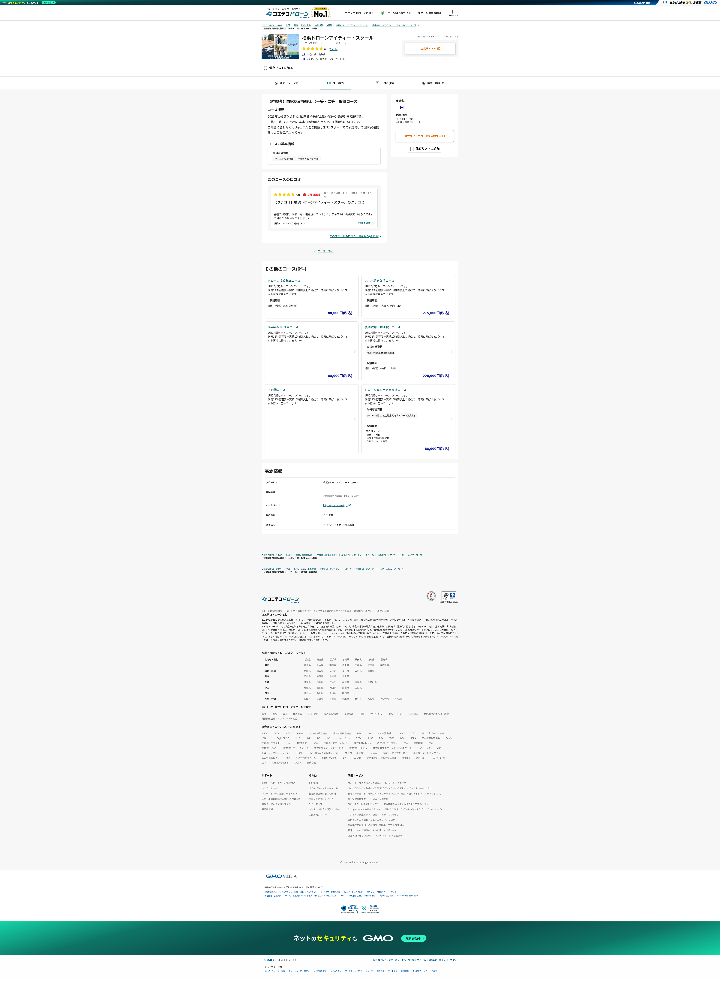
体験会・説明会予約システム (276, 804)
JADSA (297, 762)
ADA (316, 743)
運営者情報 (267, 809)
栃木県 (320, 665)
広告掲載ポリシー (318, 814)
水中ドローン (376, 713)
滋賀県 (307, 681)
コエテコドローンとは (273, 788)
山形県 (371, 659)
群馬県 (332, 665)
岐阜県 (307, 676)
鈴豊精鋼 (418, 743)
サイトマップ (315, 804)
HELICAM (356, 757)
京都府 (320, 681)
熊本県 (345, 698)
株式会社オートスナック (296, 747)
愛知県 (332, 676)
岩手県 (332, 659)
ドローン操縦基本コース (284, 280)
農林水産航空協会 (342, 733)
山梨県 (358, 670)
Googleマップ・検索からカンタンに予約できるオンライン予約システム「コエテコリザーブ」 (395, 809)
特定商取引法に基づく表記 (322, 793)
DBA (381, 738)
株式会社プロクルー (272, 743)
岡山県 (332, 687)
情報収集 (380, 971)
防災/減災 (413, 713)
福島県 (383, 659)
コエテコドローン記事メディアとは (279, 793)
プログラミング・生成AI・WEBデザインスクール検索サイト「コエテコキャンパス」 (390, 788)
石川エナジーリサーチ (433, 733)
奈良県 (358, 681)
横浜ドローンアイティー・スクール (338, 37)
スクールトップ (289, 83)
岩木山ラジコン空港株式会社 (381, 757)
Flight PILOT (283, 738)
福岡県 (307, 698)
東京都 (371, 665)
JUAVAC (401, 733)
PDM (299, 752)
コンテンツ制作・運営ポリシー (324, 809)
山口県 (358, 687)
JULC (297, 738)
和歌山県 (372, 681)
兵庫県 (345, 681)
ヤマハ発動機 (384, 733)
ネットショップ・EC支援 (299, 971)
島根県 (320, 687)
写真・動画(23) (436, 83)
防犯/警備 (313, 713)
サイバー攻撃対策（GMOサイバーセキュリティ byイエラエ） (311, 895)
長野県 (371, 670)
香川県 (320, 693)
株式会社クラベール (306, 757)
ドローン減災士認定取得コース (385, 389)
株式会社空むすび (271, 757)
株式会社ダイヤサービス (395, 752)
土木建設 (297, 713)
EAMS (449, 738)
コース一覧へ (326, 251)
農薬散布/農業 (331, 713)
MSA (288, 757)
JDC (318, 738)
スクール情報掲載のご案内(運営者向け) (281, 798)
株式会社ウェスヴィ (387, 743)
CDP (264, 762)
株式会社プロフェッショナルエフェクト (393, 747)
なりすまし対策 (386, 895)
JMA (369, 733)
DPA (359, 733)
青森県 (320, 659)
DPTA (359, 738)
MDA (439, 747)
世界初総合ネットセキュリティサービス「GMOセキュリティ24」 (292, 891)
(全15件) (333, 49)
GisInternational (280, 762)
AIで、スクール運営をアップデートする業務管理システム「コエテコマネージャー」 (390, 804)
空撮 (285, 713)
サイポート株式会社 (355, 752)
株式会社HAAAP (270, 747)
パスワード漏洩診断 (331, 891)
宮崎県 (371, 698)
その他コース (277, 389)
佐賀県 (320, 698)
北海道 (307, 659)
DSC (402, 738)
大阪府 (332, 681)
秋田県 (358, 659)
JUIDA (265, 733)
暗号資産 (405, 971)
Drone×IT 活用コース (283, 327)
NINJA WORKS (329, 757)
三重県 (345, 676)
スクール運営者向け (429, 13)
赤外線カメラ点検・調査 (436, 713)
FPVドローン (395, 713)
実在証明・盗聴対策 (272, 895)
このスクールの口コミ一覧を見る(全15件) (354, 236)
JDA (308, 738)
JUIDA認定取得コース (379, 280)
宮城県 (345, 659)
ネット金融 (393, 971)
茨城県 (307, 665)
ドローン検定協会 (318, 733)
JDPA (413, 738)
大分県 (358, 698)
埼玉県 (345, 665)
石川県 (332, 670)
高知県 (345, 693)
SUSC (370, 738)
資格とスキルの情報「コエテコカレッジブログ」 (372, 819)
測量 (361, 713)
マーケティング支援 (353, 971)
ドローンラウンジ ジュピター (276, 752)
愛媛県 (332, 693)
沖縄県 (398, 698)
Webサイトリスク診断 (353, 891)
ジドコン (266, 738)
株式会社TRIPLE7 (358, 747)
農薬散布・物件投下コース (382, 327)
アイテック (425, 747)
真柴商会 (311, 762)
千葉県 (358, 665)
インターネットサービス (274, 971)
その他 (434, 971)
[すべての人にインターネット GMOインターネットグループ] (694, 2)
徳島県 (307, 693)
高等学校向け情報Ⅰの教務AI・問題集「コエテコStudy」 (376, 825)
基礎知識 (348, 713)
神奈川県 (384, 665)
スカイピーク (343, 738)
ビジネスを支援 (320, 971)
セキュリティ (335, 971)
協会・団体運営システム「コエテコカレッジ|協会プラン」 (377, 835)
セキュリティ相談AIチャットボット (382, 891)
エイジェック (439, 757)
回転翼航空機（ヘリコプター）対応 (280, 718)
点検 (264, 713)
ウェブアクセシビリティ (321, 798)
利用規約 (313, 783)
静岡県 (320, 676)
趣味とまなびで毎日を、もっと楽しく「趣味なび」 (374, 830)
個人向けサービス (420, 971)
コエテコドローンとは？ (359, 13)
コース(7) (338, 83)
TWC (391, 738)
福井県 (345, 670)
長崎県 (332, 698)
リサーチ (369, 971)
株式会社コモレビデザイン (426, 752)
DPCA (276, 733)
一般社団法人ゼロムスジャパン (323, 752)
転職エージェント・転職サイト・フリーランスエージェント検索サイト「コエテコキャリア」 (395, 793)
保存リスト (453, 15)
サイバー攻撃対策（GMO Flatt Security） (358, 895)
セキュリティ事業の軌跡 (407, 895)
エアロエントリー (294, 733)
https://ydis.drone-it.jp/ (335, 505)
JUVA (374, 752)
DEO (413, 733)
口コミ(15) (387, 83)
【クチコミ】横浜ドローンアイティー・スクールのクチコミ (319, 202)
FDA (406, 743)
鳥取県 (307, 687)
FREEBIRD (302, 743)
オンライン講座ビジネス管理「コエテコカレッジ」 (374, 814)
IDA (344, 757)
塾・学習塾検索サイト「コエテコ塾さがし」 (370, 798)
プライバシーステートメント (323, 788)
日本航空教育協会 (431, 738)
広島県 (345, 687)
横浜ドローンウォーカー (414, 757)
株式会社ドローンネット (336, 743)
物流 (274, 713)
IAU (289, 743)
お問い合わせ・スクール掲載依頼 (278, 783)
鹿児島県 (384, 698)
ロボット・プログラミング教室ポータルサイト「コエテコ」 (378, 783)
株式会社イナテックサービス (329, 747)
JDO (328, 738)
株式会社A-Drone (362, 743)
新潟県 (307, 670)
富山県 (320, 670)
